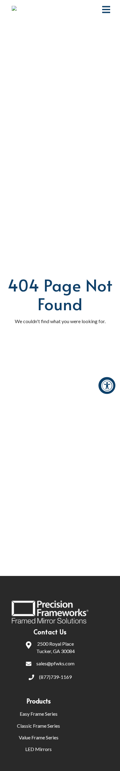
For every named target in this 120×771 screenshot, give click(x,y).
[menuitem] (74, 701)
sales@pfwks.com (55, 663)
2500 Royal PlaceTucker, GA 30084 (55, 647)
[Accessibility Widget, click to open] (106, 385)
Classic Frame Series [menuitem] (38, 726)
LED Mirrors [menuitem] (38, 749)
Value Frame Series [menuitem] (38, 737)
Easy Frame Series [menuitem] (39, 714)
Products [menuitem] (38, 701)
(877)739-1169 (55, 677)
